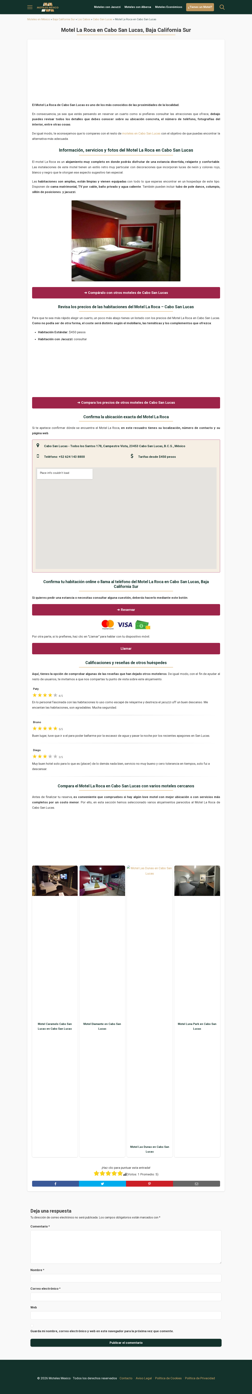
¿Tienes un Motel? (200, 7)
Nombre (37, 1270)
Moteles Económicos (168, 7)
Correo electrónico (45, 1288)
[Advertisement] (126, 73)
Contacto (126, 1378)
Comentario (40, 1226)
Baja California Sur (64, 19)
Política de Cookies (168, 1378)
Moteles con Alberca (138, 7)
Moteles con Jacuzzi (107, 7)
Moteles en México (38, 19)
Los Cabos (84, 19)
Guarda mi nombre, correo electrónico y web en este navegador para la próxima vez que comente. (102, 1331)
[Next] (174, 241)
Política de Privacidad (200, 1378)
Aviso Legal (144, 1378)
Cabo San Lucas (102, 19)
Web (33, 1307)
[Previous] (78, 241)
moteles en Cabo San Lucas (141, 133)
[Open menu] (29, 7)
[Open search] (222, 7)
